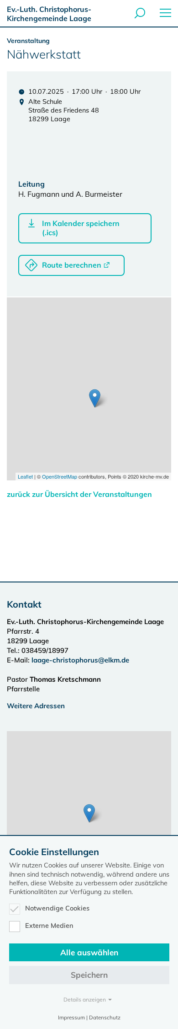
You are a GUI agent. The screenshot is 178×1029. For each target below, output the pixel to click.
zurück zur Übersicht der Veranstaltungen (79, 494)
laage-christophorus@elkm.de (80, 660)
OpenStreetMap (59, 476)
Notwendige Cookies (57, 908)
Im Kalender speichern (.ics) (81, 228)
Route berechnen (71, 264)
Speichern (89, 975)
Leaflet (25, 476)
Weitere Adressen (36, 705)
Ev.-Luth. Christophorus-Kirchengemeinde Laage (49, 14)
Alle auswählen (89, 952)
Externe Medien (49, 925)
